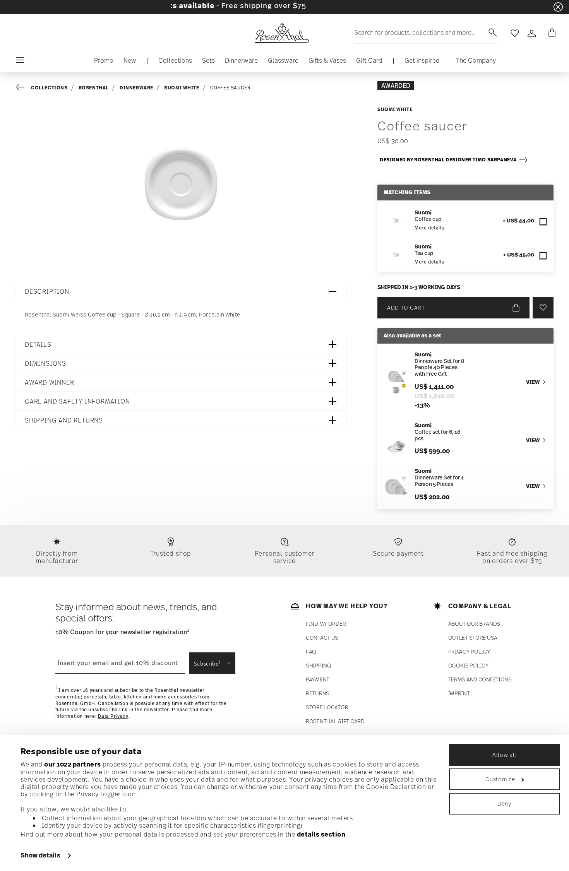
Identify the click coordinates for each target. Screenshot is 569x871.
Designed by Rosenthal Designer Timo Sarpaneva (449, 159)
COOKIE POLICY (468, 665)
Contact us (322, 637)
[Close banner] (558, 7)
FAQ (311, 651)
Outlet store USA (473, 637)
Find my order (326, 623)
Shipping (318, 665)
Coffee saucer (230, 88)
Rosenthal (94, 87)
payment (317, 679)
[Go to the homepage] (281, 33)
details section (321, 834)
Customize (500, 779)
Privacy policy (469, 651)
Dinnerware (136, 87)
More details (429, 228)
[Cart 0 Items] (550, 33)
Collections (49, 87)
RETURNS (317, 693)
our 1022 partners (72, 764)
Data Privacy (113, 716)
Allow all (504, 754)
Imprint (459, 693)
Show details (40, 855)
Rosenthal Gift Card (335, 721)
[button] (175, 62)
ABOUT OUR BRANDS (474, 623)
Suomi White (181, 87)
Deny (504, 803)
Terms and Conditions (480, 679)
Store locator (327, 707)
